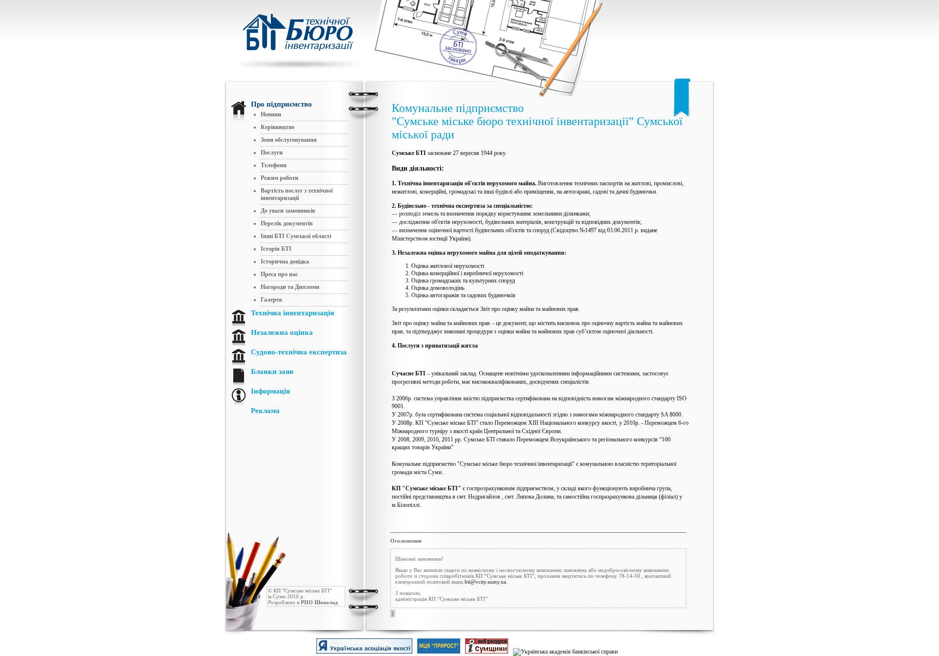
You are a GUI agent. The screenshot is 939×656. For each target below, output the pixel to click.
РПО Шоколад (319, 602)
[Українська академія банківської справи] (544, 651)
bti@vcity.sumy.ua (485, 582)
